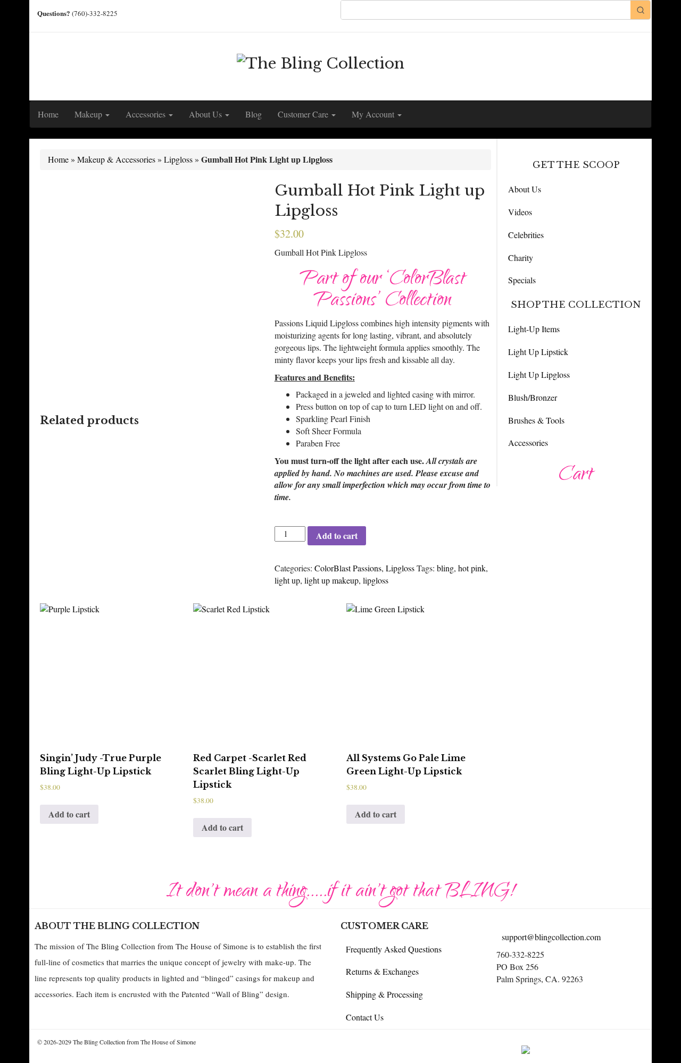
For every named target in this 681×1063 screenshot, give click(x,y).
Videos (520, 211)
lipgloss (375, 580)
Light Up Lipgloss (539, 374)
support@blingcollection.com (551, 936)
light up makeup (331, 580)
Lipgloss (178, 159)
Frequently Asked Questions (394, 949)
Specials (522, 279)
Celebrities (526, 234)
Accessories (147, 114)
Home (48, 114)
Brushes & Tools (536, 420)
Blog (253, 114)
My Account (374, 114)
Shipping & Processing (384, 994)
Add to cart (337, 535)
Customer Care (304, 114)
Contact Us (365, 1017)
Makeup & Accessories (116, 159)
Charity (520, 257)
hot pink (472, 567)
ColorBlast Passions (347, 567)
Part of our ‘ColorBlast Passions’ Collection (383, 290)
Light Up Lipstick (538, 351)
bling (445, 567)
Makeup (89, 114)
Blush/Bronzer (532, 397)
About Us (206, 114)
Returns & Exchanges (382, 971)
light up (287, 580)
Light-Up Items (534, 328)
